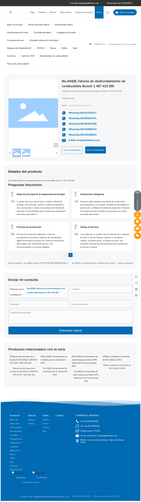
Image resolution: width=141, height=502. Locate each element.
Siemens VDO (27, 56)
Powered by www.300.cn (105, 496)
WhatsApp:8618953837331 (83, 118)
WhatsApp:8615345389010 (83, 135)
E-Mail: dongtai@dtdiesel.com (84, 140)
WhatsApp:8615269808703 (83, 129)
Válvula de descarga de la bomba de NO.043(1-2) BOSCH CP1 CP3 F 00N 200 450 (24, 371)
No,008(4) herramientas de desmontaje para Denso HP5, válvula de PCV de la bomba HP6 (86, 376)
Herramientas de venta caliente (54, 56)
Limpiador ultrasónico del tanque (43, 40)
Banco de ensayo (15, 24)
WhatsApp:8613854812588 (83, 124)
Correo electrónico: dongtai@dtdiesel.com (98, 436)
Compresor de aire (15, 40)
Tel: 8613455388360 (89, 421)
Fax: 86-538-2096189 (89, 426)
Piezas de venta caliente (18, 64)
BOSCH (40, 48)
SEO (118, 496)
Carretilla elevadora (42, 32)
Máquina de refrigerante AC (19, 48)
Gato (75, 48)
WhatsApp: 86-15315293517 (120, 3)
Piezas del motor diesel (38, 24)
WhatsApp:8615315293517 (83, 113)
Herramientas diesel (64, 24)
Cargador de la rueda (66, 32)
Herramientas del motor (17, 32)
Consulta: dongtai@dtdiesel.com (84, 3)
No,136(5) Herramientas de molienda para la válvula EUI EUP (55, 371)
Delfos (64, 48)
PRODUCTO (99, 44)
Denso (53, 48)
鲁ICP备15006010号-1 (82, 496)
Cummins (11, 56)
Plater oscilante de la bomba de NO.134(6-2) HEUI (117, 366)
